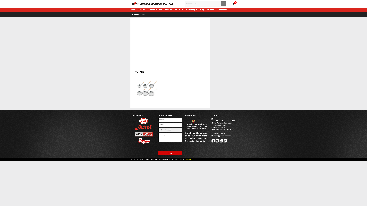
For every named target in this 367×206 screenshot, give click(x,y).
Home (132, 10)
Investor (210, 10)
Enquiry (168, 10)
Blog (202, 10)
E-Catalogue (191, 10)
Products (142, 10)
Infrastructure (156, 10)
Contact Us (222, 10)
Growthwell (188, 159)
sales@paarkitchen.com (222, 136)
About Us (179, 10)
